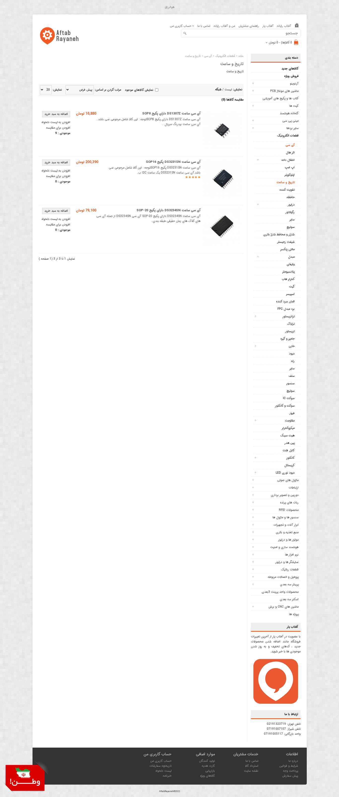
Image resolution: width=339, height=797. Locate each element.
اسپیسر (290, 294)
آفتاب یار (267, 26)
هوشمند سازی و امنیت (284, 547)
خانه (240, 56)
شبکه (218, 89)
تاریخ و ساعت (286, 182)
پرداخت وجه (290, 770)
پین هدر (289, 443)
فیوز (292, 413)
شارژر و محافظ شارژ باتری (279, 234)
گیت (292, 286)
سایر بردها (292, 128)
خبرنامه (167, 775)
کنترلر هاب (288, 279)
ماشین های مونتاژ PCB (284, 91)
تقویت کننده (287, 189)
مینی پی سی (290, 120)
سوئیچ (291, 227)
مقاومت (290, 420)
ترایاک (291, 323)
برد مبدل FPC (286, 309)
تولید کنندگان (207, 761)
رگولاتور (290, 212)
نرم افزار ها (292, 554)
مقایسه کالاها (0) (232, 99)
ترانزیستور (288, 316)
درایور (291, 204)
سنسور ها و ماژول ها (285, 517)
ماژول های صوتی (288, 480)
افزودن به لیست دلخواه (55, 122)
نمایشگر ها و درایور (287, 562)
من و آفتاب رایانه (224, 26)
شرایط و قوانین (288, 765)
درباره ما (293, 761)
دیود (292, 353)
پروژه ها (294, 614)
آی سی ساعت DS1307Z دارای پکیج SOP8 (171, 113)
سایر (292, 219)
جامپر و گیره (287, 338)
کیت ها (294, 106)
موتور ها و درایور (288, 539)
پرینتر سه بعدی (289, 584)
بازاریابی (210, 770)
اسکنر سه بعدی (289, 599)
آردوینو (294, 83)
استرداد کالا (251, 765)
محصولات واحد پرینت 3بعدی (280, 591)
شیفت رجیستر (286, 242)
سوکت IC (289, 398)
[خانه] (297, 26)
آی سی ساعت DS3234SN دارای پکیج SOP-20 (168, 210)
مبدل (291, 256)
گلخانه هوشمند (289, 113)
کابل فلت (289, 450)
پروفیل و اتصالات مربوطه (283, 577)
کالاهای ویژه (207, 775)
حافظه (291, 197)
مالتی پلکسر (287, 249)
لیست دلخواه (163, 770)
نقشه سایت (251, 770)
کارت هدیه (208, 765)
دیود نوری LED (285, 472)
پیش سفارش (290, 775)
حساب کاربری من (160, 761)
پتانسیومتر (288, 271)
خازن (292, 346)
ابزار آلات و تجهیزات (286, 524)
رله (293, 361)
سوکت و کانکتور (285, 405)
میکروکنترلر (288, 428)
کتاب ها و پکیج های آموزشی (281, 98)
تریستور (290, 331)
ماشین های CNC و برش (284, 606)
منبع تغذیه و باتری (287, 532)
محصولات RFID (289, 510)
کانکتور (290, 457)
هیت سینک (287, 435)
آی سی (290, 145)
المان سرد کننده (285, 301)
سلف (292, 376)
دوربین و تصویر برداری (285, 495)
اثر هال (290, 152)
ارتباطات (294, 487)
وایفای (291, 264)
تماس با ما (203, 26)
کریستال (289, 465)
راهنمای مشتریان (248, 26)
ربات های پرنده (289, 502)
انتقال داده (288, 160)
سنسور (290, 383)
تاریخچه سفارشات (160, 765)
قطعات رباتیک (290, 569)
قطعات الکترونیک (288, 135)
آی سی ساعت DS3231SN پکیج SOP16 (173, 162)
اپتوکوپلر (289, 175)
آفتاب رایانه (284, 26)
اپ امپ (290, 167)
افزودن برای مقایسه (58, 127)
